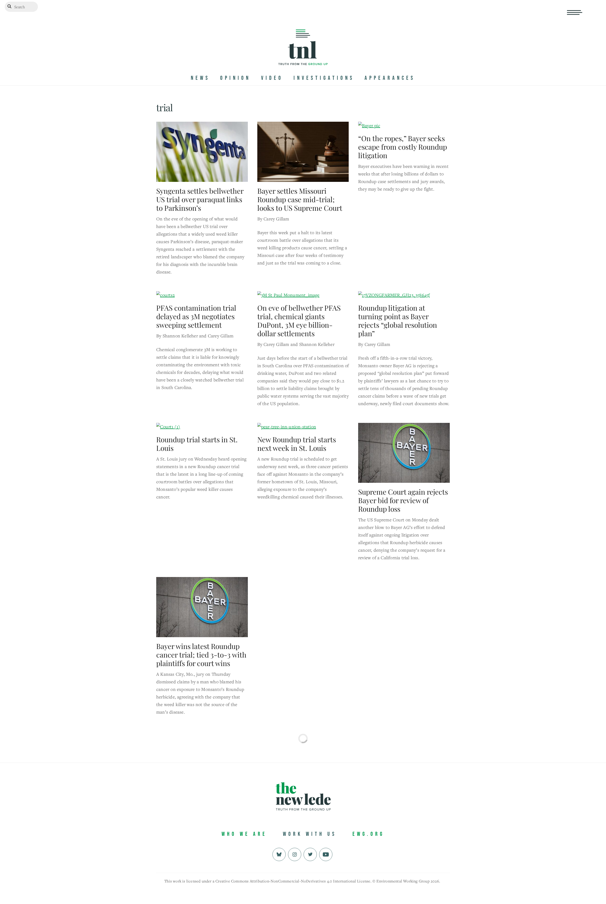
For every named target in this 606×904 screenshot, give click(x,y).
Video (272, 78)
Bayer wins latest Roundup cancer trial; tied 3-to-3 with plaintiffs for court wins (201, 654)
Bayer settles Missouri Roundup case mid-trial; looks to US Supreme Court (299, 199)
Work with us (310, 834)
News (200, 78)
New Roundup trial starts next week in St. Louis (296, 444)
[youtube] (326, 854)
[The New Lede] (303, 55)
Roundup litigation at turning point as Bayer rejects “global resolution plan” (397, 320)
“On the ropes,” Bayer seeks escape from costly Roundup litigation (402, 147)
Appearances (390, 78)
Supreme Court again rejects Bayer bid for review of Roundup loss (403, 500)
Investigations (324, 78)
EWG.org (368, 834)
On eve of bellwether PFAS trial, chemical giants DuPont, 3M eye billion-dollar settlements (299, 320)
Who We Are (244, 834)
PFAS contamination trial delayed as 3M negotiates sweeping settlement (196, 316)
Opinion (235, 78)
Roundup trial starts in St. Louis (197, 444)
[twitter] (310, 854)
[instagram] (294, 854)
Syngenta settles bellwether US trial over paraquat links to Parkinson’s (199, 199)
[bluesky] (279, 854)
